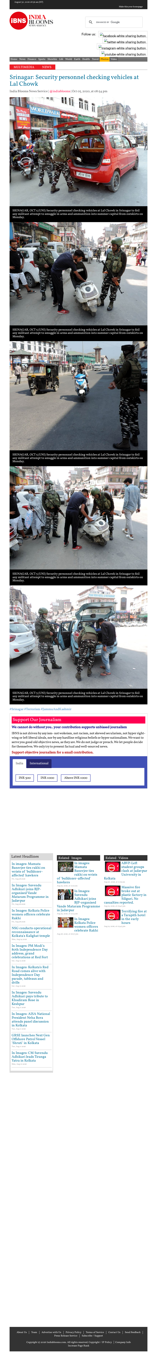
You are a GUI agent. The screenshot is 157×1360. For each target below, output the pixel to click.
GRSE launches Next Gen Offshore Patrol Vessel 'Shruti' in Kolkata (31, 1039)
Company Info (123, 1342)
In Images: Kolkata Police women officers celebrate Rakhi (31, 914)
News (22, 59)
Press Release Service (65, 1336)
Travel (95, 59)
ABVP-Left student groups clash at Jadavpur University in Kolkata (125, 871)
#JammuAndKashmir (56, 709)
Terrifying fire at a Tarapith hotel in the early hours (134, 917)
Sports (41, 59)
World (68, 59)
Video (114, 59)
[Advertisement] (71, 825)
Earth (77, 59)
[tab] (19, 763)
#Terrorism (32, 709)
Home (14, 59)
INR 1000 (47, 778)
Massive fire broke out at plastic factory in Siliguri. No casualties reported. (125, 895)
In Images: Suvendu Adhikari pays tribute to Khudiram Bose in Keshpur (30, 998)
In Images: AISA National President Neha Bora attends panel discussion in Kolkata (31, 1020)
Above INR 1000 (75, 778)
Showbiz (52, 59)
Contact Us (114, 1332)
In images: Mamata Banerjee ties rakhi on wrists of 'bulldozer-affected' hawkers (28, 870)
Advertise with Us (51, 1332)
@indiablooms (59, 91)
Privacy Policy (73, 1332)
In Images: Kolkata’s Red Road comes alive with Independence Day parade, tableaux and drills (30, 975)
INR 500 (25, 778)
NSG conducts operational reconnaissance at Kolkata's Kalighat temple (31, 932)
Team (34, 1332)
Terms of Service (95, 1332)
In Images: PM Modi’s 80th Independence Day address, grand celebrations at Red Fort (30, 952)
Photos (105, 59)
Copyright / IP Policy (100, 1342)
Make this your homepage (131, 7)
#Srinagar (17, 709)
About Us (22, 1332)
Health (86, 59)
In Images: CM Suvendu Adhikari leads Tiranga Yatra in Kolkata (30, 1057)
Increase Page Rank (78, 1346)
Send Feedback (133, 1332)
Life (61, 59)
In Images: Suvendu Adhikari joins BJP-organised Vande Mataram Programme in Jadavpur (30, 893)
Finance (32, 59)
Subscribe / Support (92, 1336)
